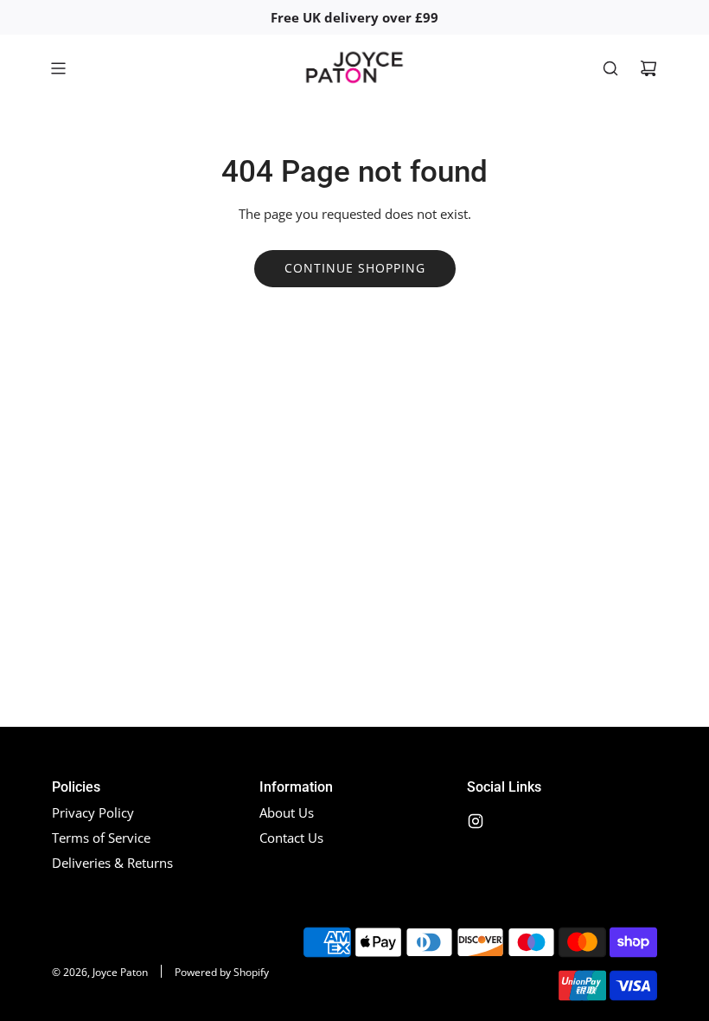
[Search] (610, 68)
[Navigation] (58, 68)
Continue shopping (354, 268)
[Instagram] (476, 821)
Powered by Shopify (222, 972)
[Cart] (648, 68)
